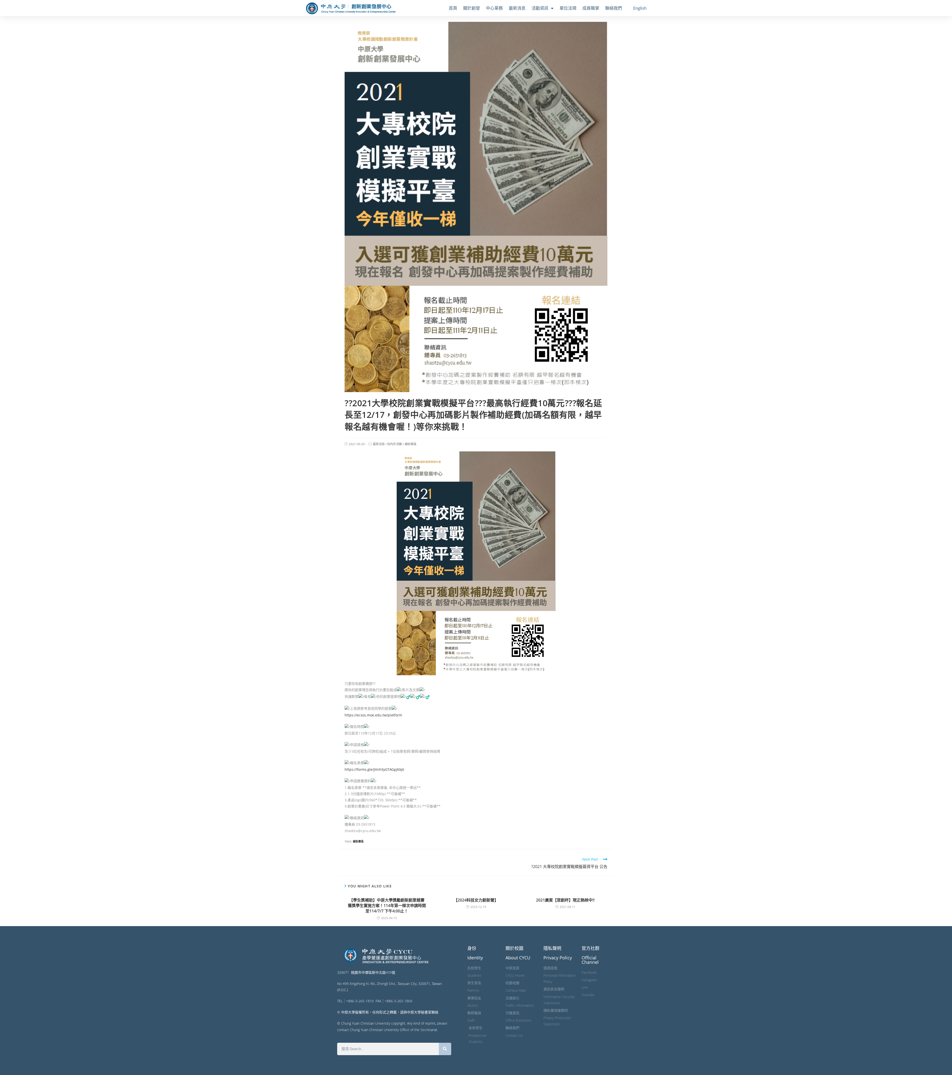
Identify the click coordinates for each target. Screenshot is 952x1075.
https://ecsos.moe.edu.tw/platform (373, 715)
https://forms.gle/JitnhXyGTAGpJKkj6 (374, 769)
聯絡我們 (613, 8)
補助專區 (410, 444)
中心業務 (494, 8)
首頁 (453, 8)
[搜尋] (445, 1049)
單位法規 (568, 8)
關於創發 (471, 8)
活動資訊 (540, 8)
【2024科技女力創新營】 (476, 900)
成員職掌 (590, 8)
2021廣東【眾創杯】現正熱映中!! (565, 900)
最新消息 (517, 8)
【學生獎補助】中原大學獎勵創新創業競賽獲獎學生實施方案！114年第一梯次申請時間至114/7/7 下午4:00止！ (387, 905)
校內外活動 (394, 444)
